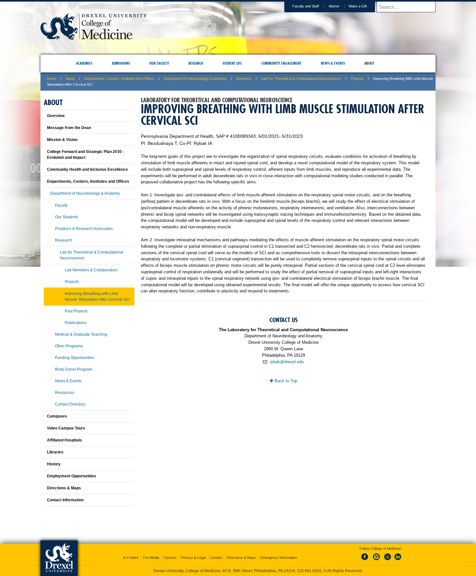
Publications (75, 323)
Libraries (55, 452)
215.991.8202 (324, 565)
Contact (216, 552)
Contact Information (65, 500)
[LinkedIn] (398, 555)
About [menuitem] (369, 63)
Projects (357, 79)
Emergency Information (278, 552)
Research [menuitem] (195, 63)
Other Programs (69, 346)
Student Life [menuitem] (232, 63)
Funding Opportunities (74, 357)
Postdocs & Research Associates (84, 228)
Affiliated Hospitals (64, 440)
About (70, 79)
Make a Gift (358, 6)
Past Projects (76, 311)
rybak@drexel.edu (287, 361)
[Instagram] (376, 555)
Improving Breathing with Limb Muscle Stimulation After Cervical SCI (97, 296)
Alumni (334, 6)
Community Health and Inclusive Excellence (87, 169)
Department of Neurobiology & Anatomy (195, 79)
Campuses (57, 416)
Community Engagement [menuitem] (281, 63)
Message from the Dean (69, 127)
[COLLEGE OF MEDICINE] (93, 37)
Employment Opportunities (71, 476)
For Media (151, 552)
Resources (64, 392)
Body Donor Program (73, 369)
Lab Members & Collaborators (91, 270)
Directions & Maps (64, 488)
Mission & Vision (62, 139)
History (54, 464)
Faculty (61, 205)
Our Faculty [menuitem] (159, 63)
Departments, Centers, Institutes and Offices (119, 79)
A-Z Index (131, 552)
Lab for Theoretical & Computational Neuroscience (301, 79)
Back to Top (285, 380)
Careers (170, 552)
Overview (55, 116)
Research (244, 79)
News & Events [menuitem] (333, 63)
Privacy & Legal (193, 552)
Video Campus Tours (66, 428)
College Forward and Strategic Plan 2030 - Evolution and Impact (85, 154)
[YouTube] (387, 555)
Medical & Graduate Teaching (81, 334)
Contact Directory (70, 404)
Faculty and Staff (305, 6)
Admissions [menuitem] (121, 63)
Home (51, 79)
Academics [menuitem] (84, 63)
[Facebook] (366, 555)
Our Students (66, 217)
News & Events (68, 381)
